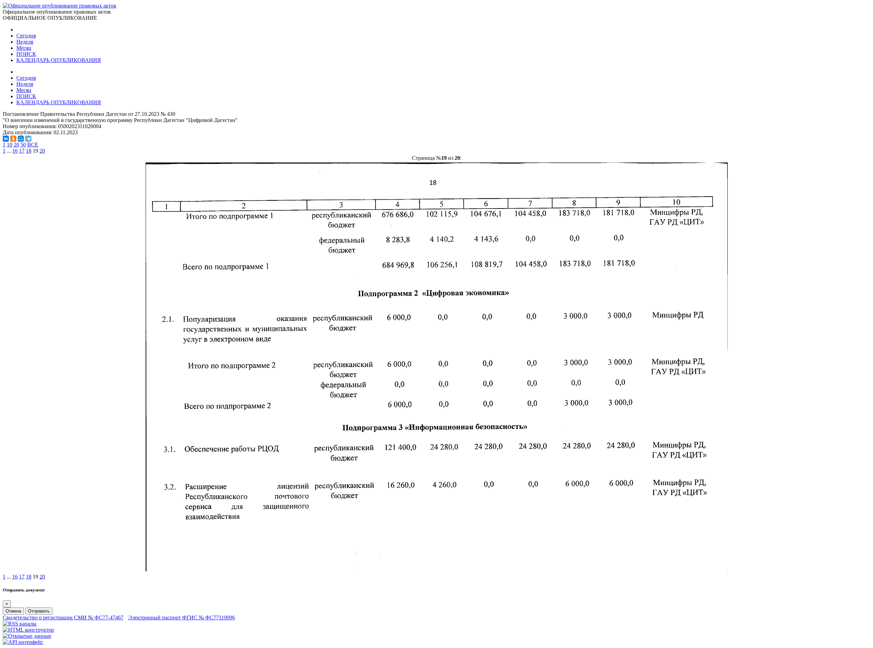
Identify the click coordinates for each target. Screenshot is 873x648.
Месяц (23, 48)
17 (22, 151)
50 (23, 145)
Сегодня (26, 35)
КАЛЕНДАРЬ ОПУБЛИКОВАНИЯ (58, 60)
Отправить (39, 611)
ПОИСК (26, 54)
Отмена (13, 611)
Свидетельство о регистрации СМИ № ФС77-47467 (63, 617)
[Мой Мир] (21, 139)
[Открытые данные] (27, 636)
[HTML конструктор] (28, 630)
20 (16, 145)
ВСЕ (32, 145)
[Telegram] (28, 139)
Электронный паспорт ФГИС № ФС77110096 (181, 617)
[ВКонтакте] (6, 139)
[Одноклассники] (13, 139)
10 (9, 145)
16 (15, 151)
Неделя (24, 42)
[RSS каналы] (19, 624)
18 (28, 151)
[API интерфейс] (23, 642)
